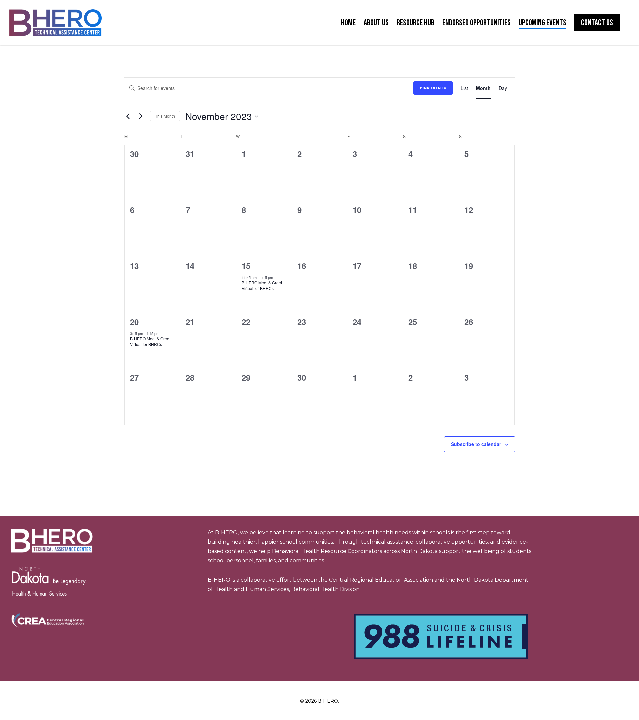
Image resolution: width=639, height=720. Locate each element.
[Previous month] (128, 116)
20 (134, 321)
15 (246, 265)
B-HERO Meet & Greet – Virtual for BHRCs (263, 285)
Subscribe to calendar (476, 444)
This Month (165, 116)
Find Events (433, 87)
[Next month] (141, 116)
